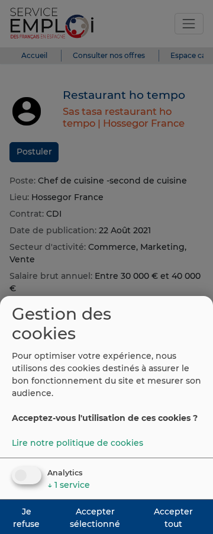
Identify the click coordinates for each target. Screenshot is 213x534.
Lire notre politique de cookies (77, 443)
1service (68, 485)
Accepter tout (173, 517)
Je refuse (26, 517)
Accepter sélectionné (95, 517)
